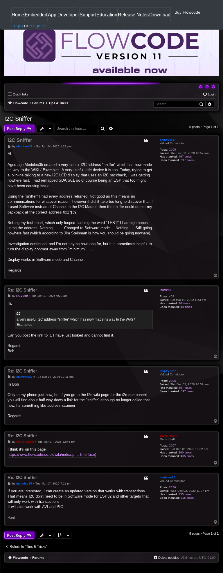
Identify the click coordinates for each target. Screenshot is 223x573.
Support (88, 14)
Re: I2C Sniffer (22, 290)
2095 (172, 149)
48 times (186, 306)
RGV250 (165, 290)
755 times (185, 494)
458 (171, 296)
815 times (187, 497)
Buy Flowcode (187, 12)
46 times (184, 303)
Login (17, 25)
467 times (185, 156)
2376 (172, 487)
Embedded (36, 14)
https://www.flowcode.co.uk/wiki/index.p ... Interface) (52, 454)
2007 (172, 445)
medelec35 (167, 477)
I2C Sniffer (18, 118)
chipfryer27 (168, 139)
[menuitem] (209, 94)
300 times (185, 452)
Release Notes (133, 17)
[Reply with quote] (146, 140)
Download (159, 17)
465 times (187, 456)
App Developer (63, 14)
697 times (187, 160)
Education (106, 17)
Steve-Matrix (168, 435)
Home (18, 17)
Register (38, 25)
